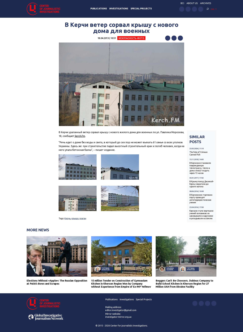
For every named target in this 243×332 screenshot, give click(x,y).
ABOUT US (192, 3)
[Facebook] (167, 38)
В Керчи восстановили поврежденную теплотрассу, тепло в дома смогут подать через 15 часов (200, 168)
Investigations (118, 8)
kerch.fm (79, 135)
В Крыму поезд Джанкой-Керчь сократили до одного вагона (201, 184)
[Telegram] (180, 38)
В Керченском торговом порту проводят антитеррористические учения (200, 199)
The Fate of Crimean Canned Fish (198, 153)
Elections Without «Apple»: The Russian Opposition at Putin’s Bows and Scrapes (57, 282)
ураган (82, 218)
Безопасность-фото (131, 38)
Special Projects (141, 8)
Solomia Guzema (170, 269)
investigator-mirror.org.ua (118, 317)
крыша (75, 218)
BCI (182, 3)
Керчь (67, 218)
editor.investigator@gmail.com (120, 310)
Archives (205, 3)
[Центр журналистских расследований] (45, 9)
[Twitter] (174, 38)
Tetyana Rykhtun (105, 269)
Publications (98, 8)
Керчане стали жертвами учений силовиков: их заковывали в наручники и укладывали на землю (201, 215)
